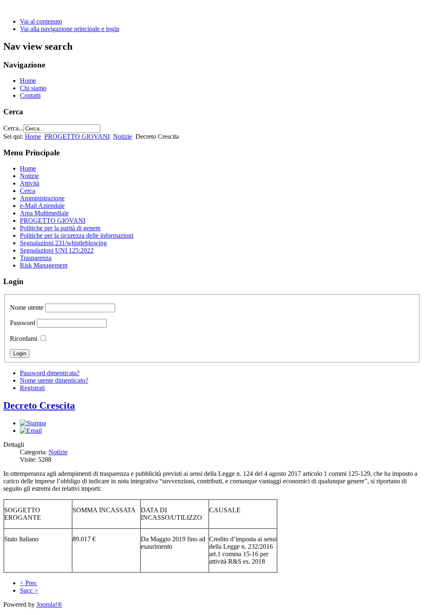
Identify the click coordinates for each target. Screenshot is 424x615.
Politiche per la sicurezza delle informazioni (76, 235)
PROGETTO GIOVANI (77, 136)
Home (28, 80)
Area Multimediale (44, 213)
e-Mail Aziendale (42, 205)
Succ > (29, 590)
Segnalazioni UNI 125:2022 (57, 250)
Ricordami (23, 338)
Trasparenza (35, 257)
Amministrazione (42, 198)
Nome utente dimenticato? (54, 380)
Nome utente (26, 307)
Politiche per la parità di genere (60, 228)
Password (22, 322)
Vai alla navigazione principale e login (69, 28)
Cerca (27, 190)
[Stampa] (33, 423)
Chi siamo (33, 88)
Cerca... (13, 128)
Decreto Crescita (39, 405)
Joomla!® (49, 604)
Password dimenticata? (50, 372)
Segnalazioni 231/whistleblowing (63, 242)
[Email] (31, 430)
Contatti (30, 95)
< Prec (28, 582)
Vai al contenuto (41, 21)
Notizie (122, 136)
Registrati (32, 387)
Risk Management (43, 265)
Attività (29, 183)
